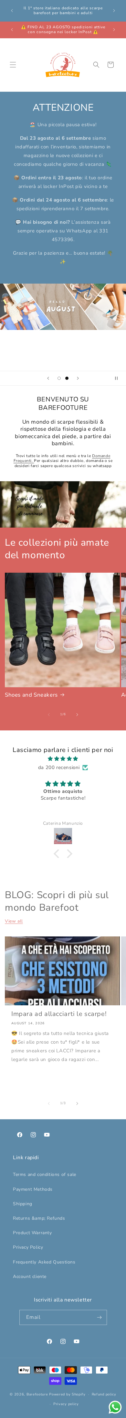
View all (14, 921)
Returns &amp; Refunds (39, 1218)
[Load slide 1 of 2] (59, 378)
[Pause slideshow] (119, 378)
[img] (63, 758)
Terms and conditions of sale (44, 1174)
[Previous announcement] (12, 11)
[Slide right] (77, 715)
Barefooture (37, 1394)
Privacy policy (66, 1404)
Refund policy (104, 1394)
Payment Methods (33, 1189)
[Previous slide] (48, 378)
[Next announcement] (114, 11)
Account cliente (30, 1276)
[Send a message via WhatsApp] (115, 1407)
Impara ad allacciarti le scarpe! (59, 1014)
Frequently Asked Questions (44, 1262)
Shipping (22, 1204)
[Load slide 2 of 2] (67, 378)
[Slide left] (49, 715)
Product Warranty (32, 1233)
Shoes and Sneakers (31, 695)
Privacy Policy (28, 1247)
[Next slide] (78, 378)
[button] (13, 65)
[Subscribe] (99, 1317)
